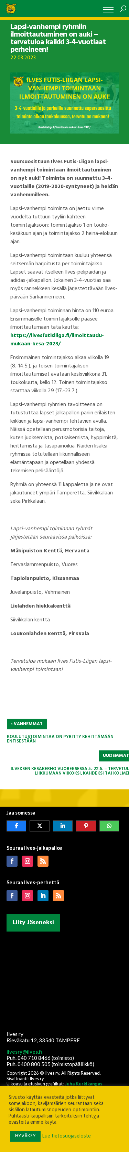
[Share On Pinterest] (86, 826)
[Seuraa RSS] (43, 861)
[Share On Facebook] (16, 826)
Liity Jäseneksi (33, 923)
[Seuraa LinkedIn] (43, 895)
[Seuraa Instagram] (27, 861)
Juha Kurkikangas (84, 1083)
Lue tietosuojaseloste (66, 1136)
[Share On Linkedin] (63, 826)
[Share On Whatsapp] (109, 826)
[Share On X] (39, 826)
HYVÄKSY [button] (25, 1136)
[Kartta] (65, 980)
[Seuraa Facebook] (12, 861)
